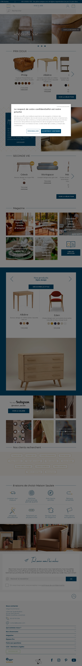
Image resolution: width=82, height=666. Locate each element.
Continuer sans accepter (63, 106)
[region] (41, 120)
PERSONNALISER (33, 131)
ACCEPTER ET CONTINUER (51, 131)
